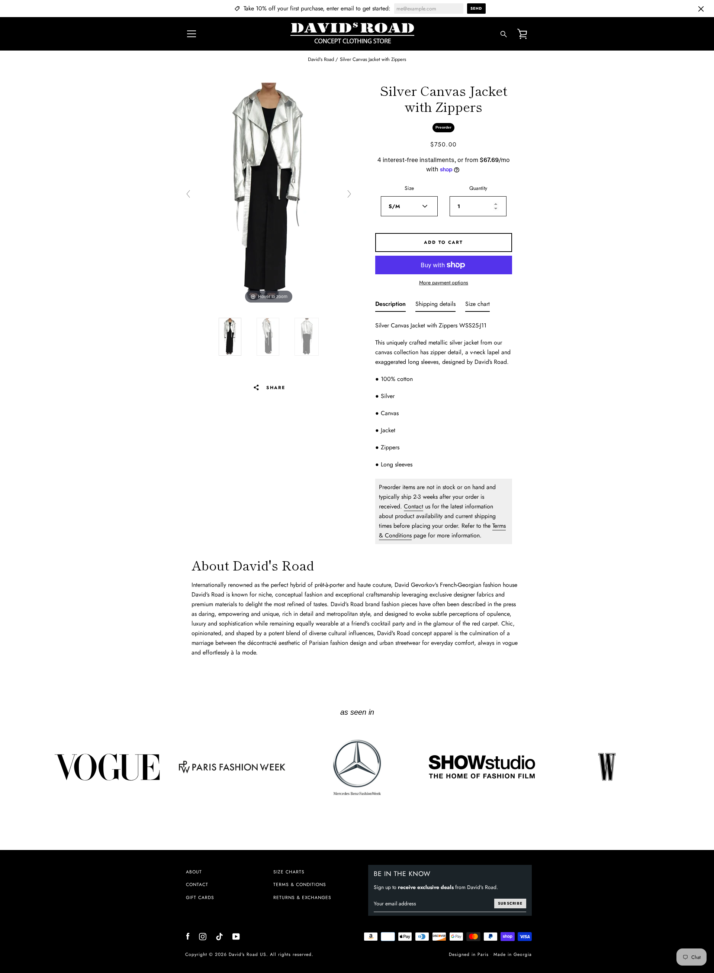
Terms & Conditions (299, 884)
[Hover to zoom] (268, 193)
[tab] (390, 305)
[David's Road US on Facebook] (188, 936)
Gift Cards (200, 897)
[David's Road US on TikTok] (219, 936)
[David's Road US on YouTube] (236, 936)
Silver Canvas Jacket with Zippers (373, 59)
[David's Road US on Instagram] (202, 936)
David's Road (321, 59)
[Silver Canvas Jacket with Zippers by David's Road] (230, 337)
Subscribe (510, 903)
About (194, 872)
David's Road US (247, 954)
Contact (413, 506)
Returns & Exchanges (302, 897)
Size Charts (289, 872)
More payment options (443, 282)
